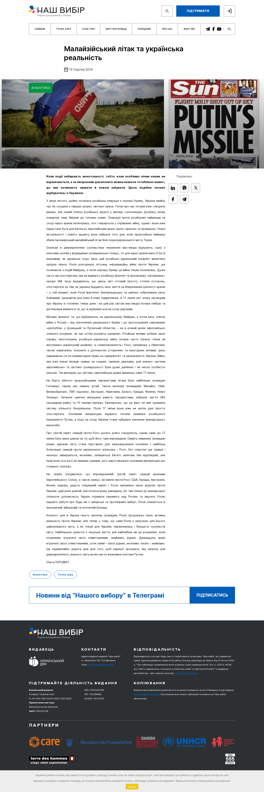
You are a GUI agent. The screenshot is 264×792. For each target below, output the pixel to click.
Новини (40, 29)
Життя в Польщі (116, 29)
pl (229, 29)
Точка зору (63, 29)
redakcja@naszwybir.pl (100, 664)
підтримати (198, 11)
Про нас (167, 29)
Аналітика (40, 88)
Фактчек (189, 29)
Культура (88, 29)
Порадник (144, 29)
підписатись (212, 595)
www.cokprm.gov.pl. (186, 673)
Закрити (132, 786)
